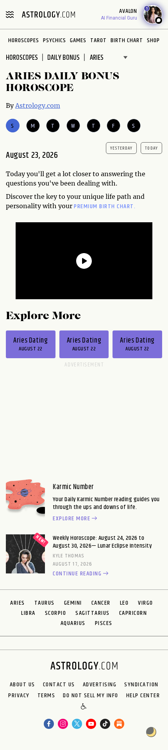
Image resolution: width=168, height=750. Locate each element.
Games (78, 40)
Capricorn (133, 613)
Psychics (54, 40)
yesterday (121, 148)
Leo (124, 603)
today (151, 148)
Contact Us (59, 684)
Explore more (71, 519)
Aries (17, 603)
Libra (28, 613)
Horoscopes (23, 40)
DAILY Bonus (63, 57)
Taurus (44, 603)
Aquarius (73, 623)
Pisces (104, 623)
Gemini (73, 603)
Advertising (100, 684)
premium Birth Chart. (105, 206)
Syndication (141, 684)
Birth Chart (127, 40)
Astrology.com (37, 105)
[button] (84, 707)
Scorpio (55, 613)
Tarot (98, 40)
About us (22, 684)
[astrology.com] (48, 14)
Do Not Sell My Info (90, 695)
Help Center (143, 695)
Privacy (19, 695)
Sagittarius (92, 613)
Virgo (145, 603)
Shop (153, 40)
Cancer (101, 603)
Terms (46, 695)
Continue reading (77, 574)
